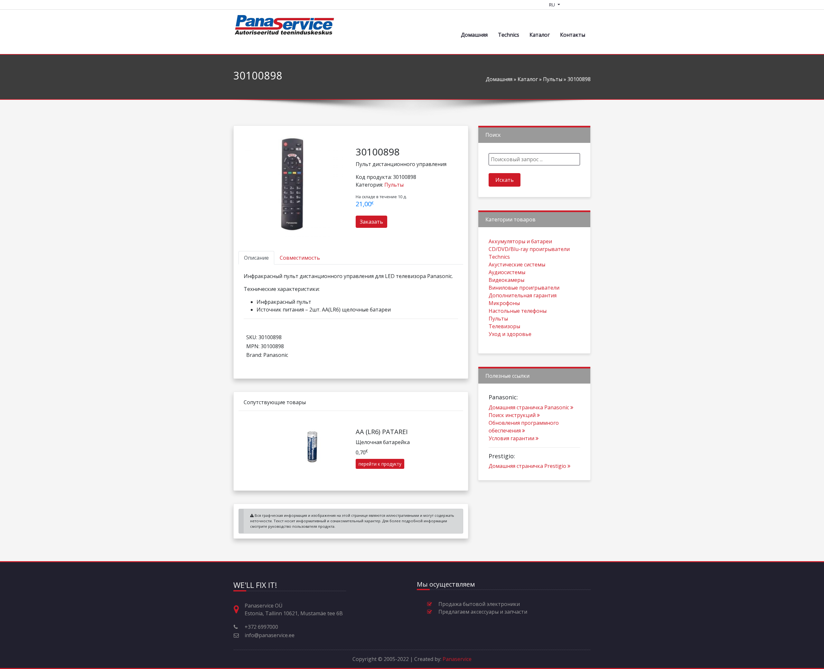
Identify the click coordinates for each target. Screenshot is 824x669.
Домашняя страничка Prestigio (527, 465)
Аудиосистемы (507, 272)
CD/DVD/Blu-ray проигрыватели (529, 249)
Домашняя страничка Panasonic (529, 407)
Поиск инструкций (512, 415)
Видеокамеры (506, 279)
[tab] (256, 258)
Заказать (371, 221)
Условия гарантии (511, 438)
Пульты (552, 79)
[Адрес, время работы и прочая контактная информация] (239, 609)
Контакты (572, 34)
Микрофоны (504, 303)
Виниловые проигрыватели (524, 287)
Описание (256, 257)
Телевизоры (504, 326)
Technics (508, 34)
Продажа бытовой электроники (479, 604)
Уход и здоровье (510, 334)
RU (552, 5)
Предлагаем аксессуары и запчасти (482, 611)
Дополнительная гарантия (523, 295)
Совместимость (300, 257)
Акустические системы (517, 264)
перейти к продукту (380, 464)
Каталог (539, 34)
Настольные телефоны (518, 310)
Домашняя (474, 34)
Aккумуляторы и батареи (520, 241)
